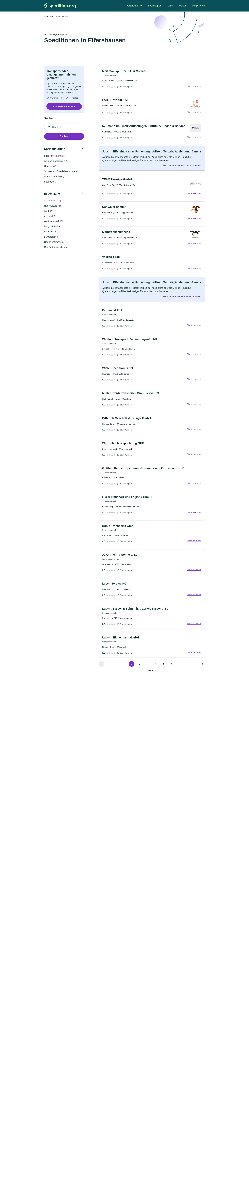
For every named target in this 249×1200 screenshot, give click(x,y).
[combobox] (64, 127)
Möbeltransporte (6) (54, 176)
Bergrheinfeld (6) (52, 226)
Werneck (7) (50, 211)
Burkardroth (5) (51, 237)
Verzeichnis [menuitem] (132, 5)
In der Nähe (52, 193)
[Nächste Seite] (202, 664)
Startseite (48, 16)
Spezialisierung (54, 148)
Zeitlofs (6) (49, 216)
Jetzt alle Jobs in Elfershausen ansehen (181, 165)
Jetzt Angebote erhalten (64, 106)
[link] (152, 78)
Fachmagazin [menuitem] (155, 5)
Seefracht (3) (50, 182)
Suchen (64, 136)
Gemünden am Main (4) (56, 247)
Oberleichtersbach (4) (55, 242)
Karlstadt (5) (50, 231)
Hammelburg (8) (52, 206)
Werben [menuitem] (183, 5)
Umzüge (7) (50, 166)
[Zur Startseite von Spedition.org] (60, 5)
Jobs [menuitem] (170, 5)
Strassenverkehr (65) (54, 156)
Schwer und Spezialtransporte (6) (61, 171)
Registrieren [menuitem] (198, 5)
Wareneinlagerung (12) (56, 161)
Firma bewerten (194, 86)
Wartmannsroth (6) (53, 221)
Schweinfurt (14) (52, 200)
